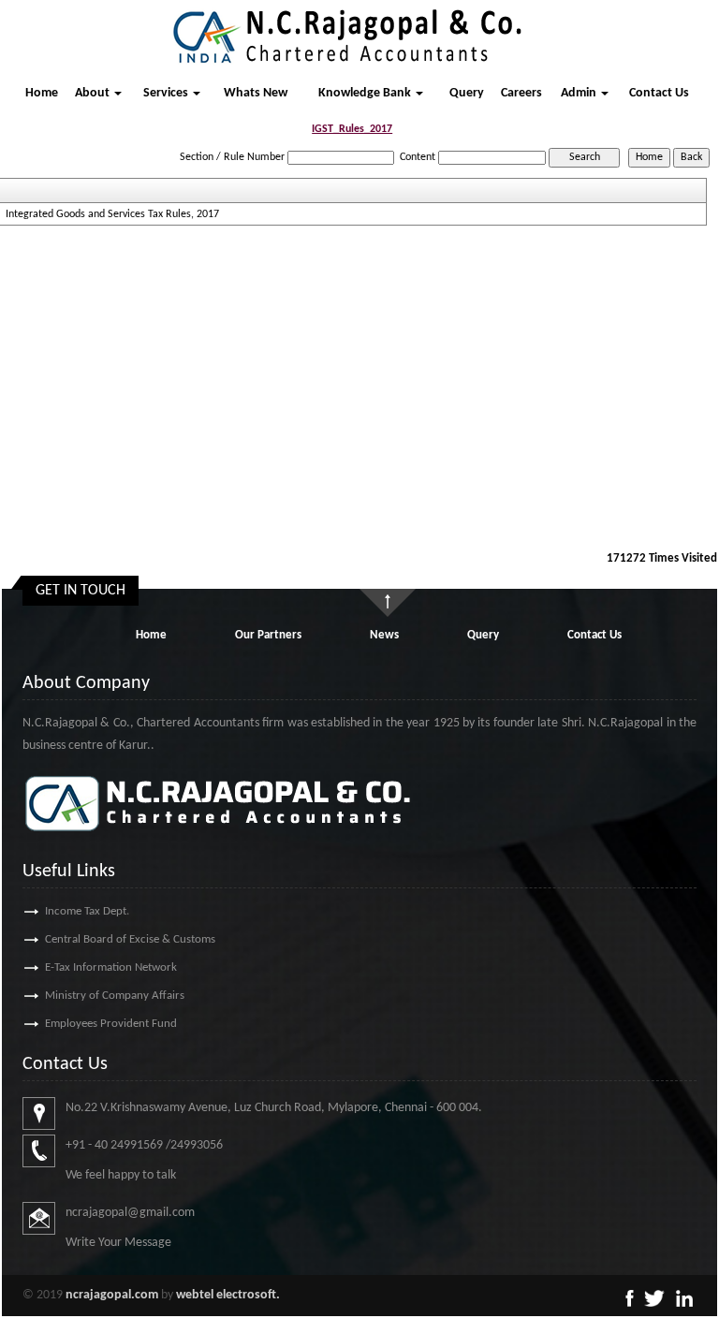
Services (167, 93)
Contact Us (659, 93)
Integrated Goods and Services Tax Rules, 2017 (112, 214)
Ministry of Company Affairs (114, 995)
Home (41, 93)
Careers (521, 93)
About (93, 93)
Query (466, 93)
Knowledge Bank (366, 93)
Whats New (255, 93)
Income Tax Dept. (87, 911)
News (384, 635)
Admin (580, 93)
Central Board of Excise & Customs (130, 939)
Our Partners (268, 635)
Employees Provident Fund (111, 1024)
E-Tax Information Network (111, 967)
